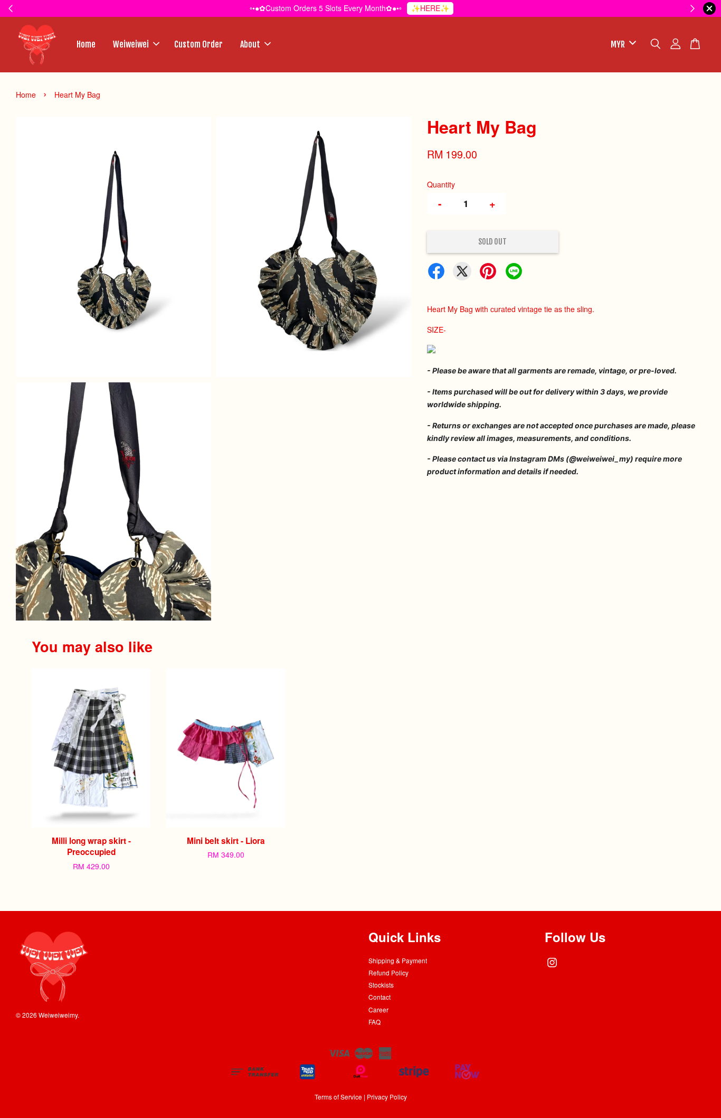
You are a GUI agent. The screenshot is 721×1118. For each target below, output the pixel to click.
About (250, 44)
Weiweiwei (131, 44)
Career (378, 1009)
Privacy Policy (387, 1096)
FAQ (374, 1021)
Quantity (441, 184)
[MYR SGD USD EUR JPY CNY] (621, 44)
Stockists (381, 984)
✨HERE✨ (430, 8)
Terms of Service (338, 1096)
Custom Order (198, 44)
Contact (379, 996)
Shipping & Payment (397, 960)
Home (86, 44)
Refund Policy (388, 972)
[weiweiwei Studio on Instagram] (552, 967)
